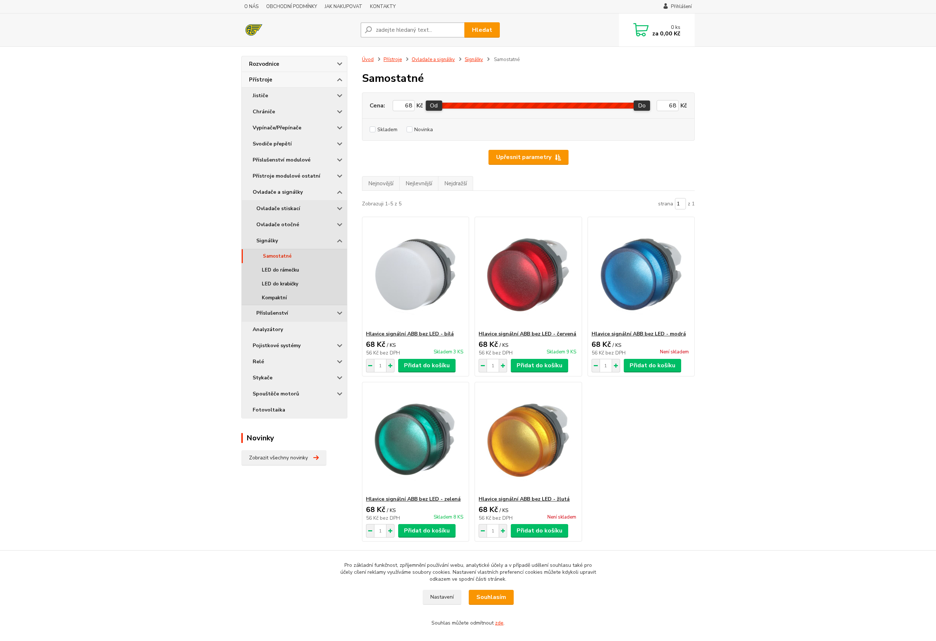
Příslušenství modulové (281, 159)
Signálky (267, 240)
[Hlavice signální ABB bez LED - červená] (528, 274)
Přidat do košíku (427, 365)
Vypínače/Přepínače (277, 127)
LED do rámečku (280, 270)
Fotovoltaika (269, 409)
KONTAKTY (383, 6)
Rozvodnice (264, 64)
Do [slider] (642, 106)
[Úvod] (298, 30)
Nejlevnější (418, 183)
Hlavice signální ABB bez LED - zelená (413, 499)
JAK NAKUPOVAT (343, 6)
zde (499, 622)
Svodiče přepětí (272, 143)
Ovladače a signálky (278, 192)
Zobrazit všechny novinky (278, 457)
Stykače (262, 377)
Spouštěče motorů (276, 393)
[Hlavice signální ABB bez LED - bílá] (415, 274)
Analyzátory (268, 329)
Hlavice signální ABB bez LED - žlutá (524, 499)
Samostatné (277, 256)
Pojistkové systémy (277, 345)
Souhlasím (491, 597)
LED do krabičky (280, 284)
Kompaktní (274, 298)
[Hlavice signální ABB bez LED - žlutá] (528, 439)
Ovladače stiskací (278, 208)
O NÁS (251, 6)
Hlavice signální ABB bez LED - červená (527, 333)
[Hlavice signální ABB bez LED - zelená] (415, 439)
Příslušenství (272, 313)
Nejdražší (455, 183)
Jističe (260, 95)
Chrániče (264, 111)
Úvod (368, 59)
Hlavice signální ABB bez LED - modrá (639, 333)
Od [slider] (434, 106)
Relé (258, 361)
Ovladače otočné (277, 224)
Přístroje (260, 79)
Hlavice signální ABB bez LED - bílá (410, 333)
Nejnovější (380, 183)
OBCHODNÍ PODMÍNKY (291, 6)
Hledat (482, 30)
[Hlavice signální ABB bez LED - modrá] (641, 274)
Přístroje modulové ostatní (286, 175)
